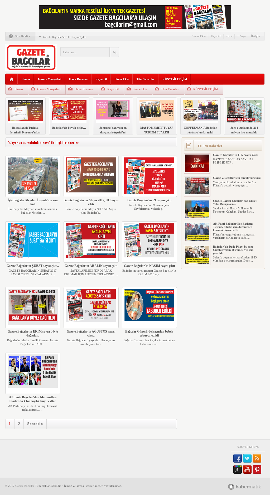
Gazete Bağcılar (24, 485)
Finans (26, 79)
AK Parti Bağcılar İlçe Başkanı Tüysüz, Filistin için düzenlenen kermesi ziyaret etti (233, 227)
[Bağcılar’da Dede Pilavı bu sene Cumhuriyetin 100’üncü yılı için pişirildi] (197, 263)
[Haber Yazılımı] (250, 486)
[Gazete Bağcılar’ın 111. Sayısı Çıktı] (197, 171)
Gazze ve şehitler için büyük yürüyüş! (237, 177)
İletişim (255, 36)
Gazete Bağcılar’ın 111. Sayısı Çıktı (64, 37)
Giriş (229, 36)
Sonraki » (35, 423)
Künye (242, 36)
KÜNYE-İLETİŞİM (174, 79)
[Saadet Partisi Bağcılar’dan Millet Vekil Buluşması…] (197, 217)
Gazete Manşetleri (49, 79)
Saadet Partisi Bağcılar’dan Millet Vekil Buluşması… (235, 202)
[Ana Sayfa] (11, 79)
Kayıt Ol (216, 36)
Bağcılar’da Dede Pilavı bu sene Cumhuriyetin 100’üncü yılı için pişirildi (233, 249)
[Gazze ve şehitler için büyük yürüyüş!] (197, 194)
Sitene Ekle (199, 36)
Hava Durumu (78, 79)
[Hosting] (231, 487)
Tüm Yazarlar (146, 79)
